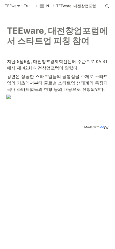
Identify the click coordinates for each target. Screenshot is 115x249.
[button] (19, 6)
